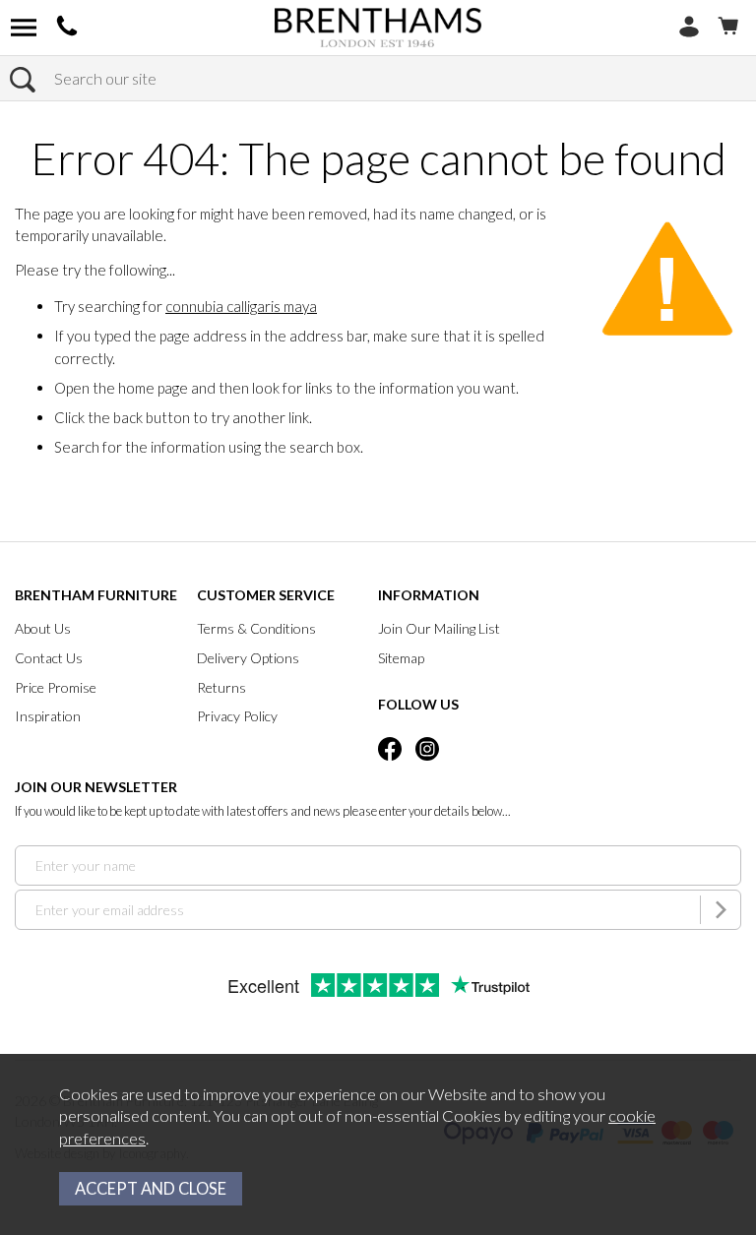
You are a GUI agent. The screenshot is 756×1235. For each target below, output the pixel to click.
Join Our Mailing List (439, 628)
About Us (43, 628)
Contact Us (49, 657)
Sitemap (401, 657)
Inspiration (48, 716)
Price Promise (55, 687)
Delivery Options (248, 657)
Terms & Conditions (256, 628)
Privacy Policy (237, 716)
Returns (221, 687)
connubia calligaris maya (241, 306)
